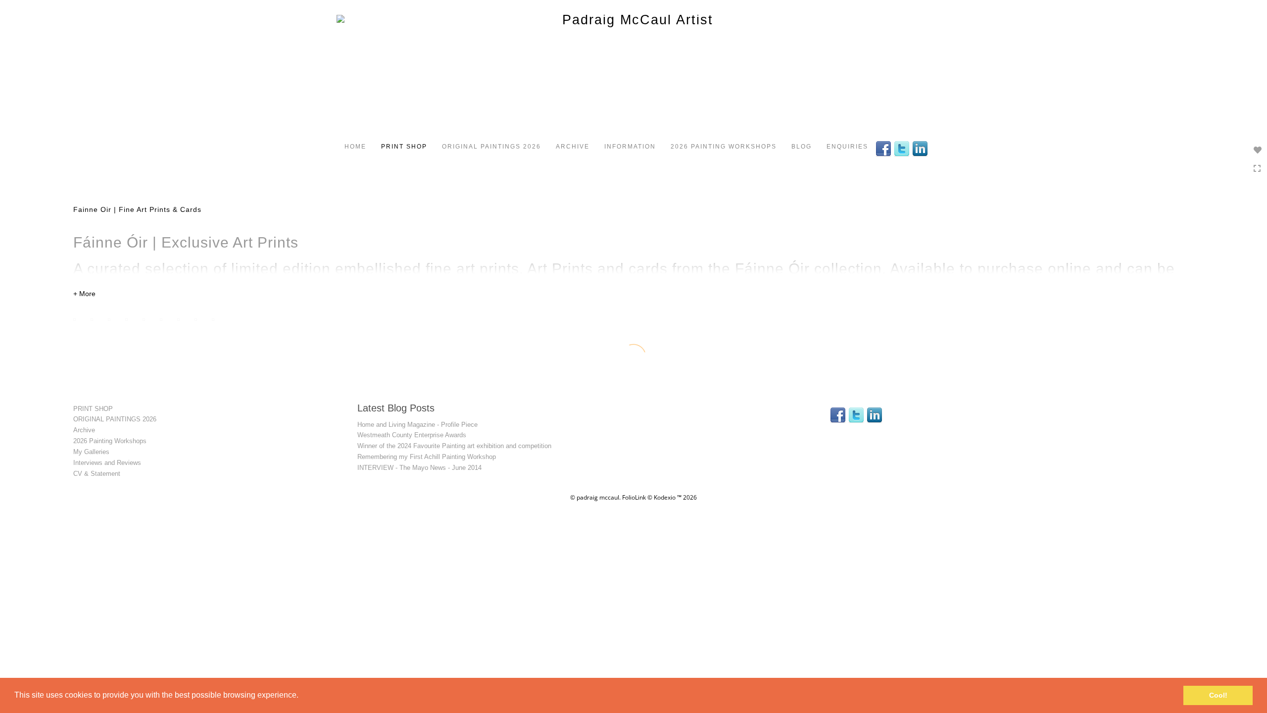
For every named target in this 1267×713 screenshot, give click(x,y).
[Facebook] (885, 148)
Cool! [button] (1218, 695)
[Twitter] (903, 148)
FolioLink (634, 497)
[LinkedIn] (921, 148)
